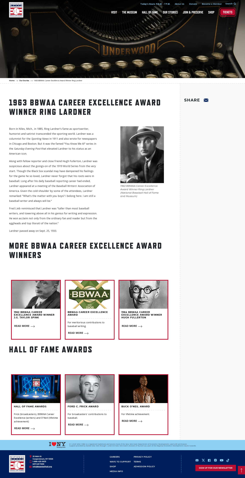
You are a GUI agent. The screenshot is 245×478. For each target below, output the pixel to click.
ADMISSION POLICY (144, 467)
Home (12, 81)
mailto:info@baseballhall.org (197, 460)
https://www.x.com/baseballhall (203, 460)
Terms (137, 462)
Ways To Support (120, 462)
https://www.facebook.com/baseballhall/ (209, 460)
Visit (114, 12)
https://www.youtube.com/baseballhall (221, 460)
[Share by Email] (206, 101)
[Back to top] (241, 470)
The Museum (129, 12)
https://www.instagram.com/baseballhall (215, 460)
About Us (179, 4)
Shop (211, 12)
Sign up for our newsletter (215, 468)
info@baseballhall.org (42, 467)
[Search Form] (229, 4)
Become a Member (212, 4)
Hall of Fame (150, 12)
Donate (193, 4)
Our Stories (170, 12)
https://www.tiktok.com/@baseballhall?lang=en (228, 460)
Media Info (116, 471)
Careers (115, 457)
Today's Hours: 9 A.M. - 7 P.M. (155, 4)
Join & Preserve (193, 12)
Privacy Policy (143, 457)
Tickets (227, 12)
